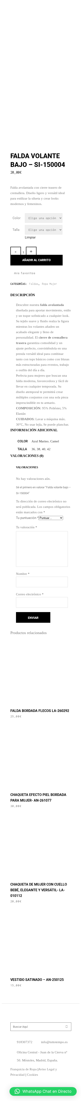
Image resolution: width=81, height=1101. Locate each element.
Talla (16, 230)
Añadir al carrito (36, 260)
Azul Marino (40, 441)
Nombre (23, 574)
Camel (54, 441)
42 (49, 449)
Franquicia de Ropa (23, 1069)
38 (38, 449)
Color (17, 218)
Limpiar (30, 237)
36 (33, 449)
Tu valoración (26, 527)
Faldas (33, 283)
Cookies (32, 1074)
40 (43, 449)
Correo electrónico (30, 594)
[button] (43, 1091)
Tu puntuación (27, 518)
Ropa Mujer (49, 283)
